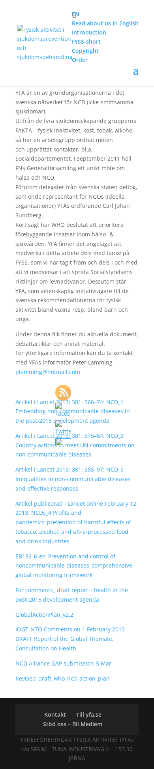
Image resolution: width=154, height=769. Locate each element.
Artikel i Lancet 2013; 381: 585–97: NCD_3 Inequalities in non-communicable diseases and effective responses (73, 479)
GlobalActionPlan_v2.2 (44, 614)
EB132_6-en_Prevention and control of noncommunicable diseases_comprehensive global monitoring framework (73, 565)
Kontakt (55, 714)
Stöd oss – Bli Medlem (72, 724)
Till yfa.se (88, 714)
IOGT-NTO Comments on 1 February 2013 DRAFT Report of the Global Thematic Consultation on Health (70, 638)
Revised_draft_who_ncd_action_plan (62, 678)
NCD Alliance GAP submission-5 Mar (63, 663)
